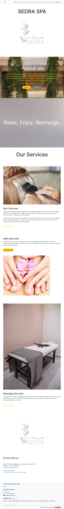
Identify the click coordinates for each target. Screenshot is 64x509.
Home (4, 486)
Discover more (8, 226)
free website (49, 507)
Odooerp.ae (58, 507)
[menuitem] (16, 2)
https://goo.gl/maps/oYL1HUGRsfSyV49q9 (14, 472)
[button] (54, 2)
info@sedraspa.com (12, 467)
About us (26, 87)
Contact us (37, 87)
